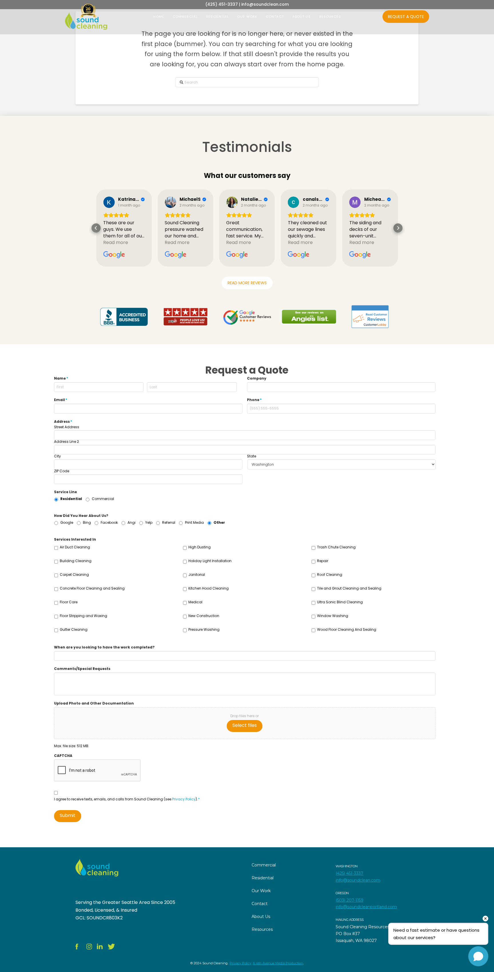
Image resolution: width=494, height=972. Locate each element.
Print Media (194, 522)
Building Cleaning (75, 560)
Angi (132, 522)
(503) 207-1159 (349, 900)
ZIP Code (61, 471)
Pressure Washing (204, 629)
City (57, 456)
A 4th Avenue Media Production (278, 963)
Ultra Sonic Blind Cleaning (340, 602)
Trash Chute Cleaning (336, 547)
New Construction (203, 615)
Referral (168, 522)
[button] (96, 228)
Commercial (103, 498)
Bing (87, 522)
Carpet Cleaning (74, 574)
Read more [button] (115, 242)
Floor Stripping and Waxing (83, 615)
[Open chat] (478, 956)
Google (66, 522)
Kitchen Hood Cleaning (208, 588)
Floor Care (68, 602)
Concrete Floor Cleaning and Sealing (92, 588)
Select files (244, 725)
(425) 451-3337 (349, 873)
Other (219, 522)
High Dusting (199, 547)
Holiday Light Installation (210, 560)
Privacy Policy (184, 799)
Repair (322, 560)
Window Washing (332, 615)
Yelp (148, 522)
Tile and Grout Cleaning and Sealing (349, 588)
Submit (67, 815)
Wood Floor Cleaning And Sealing (346, 629)
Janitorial (196, 574)
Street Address (66, 427)
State (251, 456)
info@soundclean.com (358, 880)
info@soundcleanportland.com (366, 906)
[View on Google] (109, 202)
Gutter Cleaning (73, 629)
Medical (195, 602)
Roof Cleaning (329, 574)
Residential (71, 498)
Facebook (109, 522)
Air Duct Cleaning (75, 547)
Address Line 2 (66, 441)
